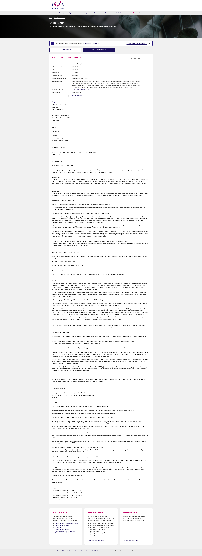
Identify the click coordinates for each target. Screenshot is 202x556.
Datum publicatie (57, 70)
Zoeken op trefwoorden (62, 525)
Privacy (64, 550)
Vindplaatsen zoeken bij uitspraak (65, 531)
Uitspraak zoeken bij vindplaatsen (65, 533)
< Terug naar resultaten (99, 49)
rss (126, 551)
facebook (141, 551)
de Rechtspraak (97, 13)
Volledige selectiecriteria (96, 540)
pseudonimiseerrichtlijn (92, 43)
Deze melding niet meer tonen (137, 43)
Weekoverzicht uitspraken (132, 540)
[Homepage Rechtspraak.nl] (57, 5)
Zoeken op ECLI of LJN (62, 527)
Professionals (109, 13)
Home (53, 13)
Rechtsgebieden (57, 75)
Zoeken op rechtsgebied (62, 529)
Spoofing (83, 550)
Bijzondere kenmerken (59, 78)
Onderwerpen (61, 13)
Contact (118, 13)
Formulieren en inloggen (143, 13)
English (54, 550)
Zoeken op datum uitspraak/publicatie (66, 523)
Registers (87, 13)
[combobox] (139, 58)
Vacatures (88, 550)
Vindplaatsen (56, 92)
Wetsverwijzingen (57, 89)
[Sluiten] (150, 43)
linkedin (147, 551)
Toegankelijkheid (76, 550)
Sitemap (59, 550)
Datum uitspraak (57, 67)
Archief (94, 550)
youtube (149, 551)
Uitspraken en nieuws (75, 13)
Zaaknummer (56, 73)
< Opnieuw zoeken (65, 49)
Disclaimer (99, 550)
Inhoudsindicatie (57, 81)
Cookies (69, 550)
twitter (138, 551)
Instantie (54, 64)
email (129, 551)
